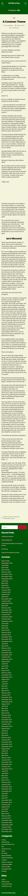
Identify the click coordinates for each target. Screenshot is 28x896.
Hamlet (10, 516)
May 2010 (4, 811)
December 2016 (6, 697)
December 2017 (6, 675)
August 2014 (5, 749)
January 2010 (6, 818)
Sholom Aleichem (7, 858)
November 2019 (6, 639)
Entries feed (5, 882)
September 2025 (6, 563)
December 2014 (6, 742)
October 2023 (6, 592)
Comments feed (6, 884)
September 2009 (7, 825)
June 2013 (4, 773)
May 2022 (4, 605)
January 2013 (5, 784)
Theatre (4, 860)
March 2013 (5, 780)
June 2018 (4, 666)
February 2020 (6, 632)
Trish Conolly (5, 866)
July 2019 (4, 643)
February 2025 (6, 572)
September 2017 (6, 677)
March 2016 (5, 713)
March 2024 (5, 587)
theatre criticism (6, 862)
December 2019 (6, 637)
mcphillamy (10, 25)
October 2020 (6, 619)
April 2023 (4, 596)
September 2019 (6, 641)
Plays (3, 851)
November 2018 (6, 655)
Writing (3, 871)
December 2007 (6, 829)
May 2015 (4, 733)
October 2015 (5, 724)
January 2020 (6, 634)
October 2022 (5, 601)
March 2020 (5, 630)
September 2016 (6, 702)
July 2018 (4, 664)
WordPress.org (6, 886)
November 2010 (6, 802)
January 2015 (5, 740)
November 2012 (6, 789)
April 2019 (4, 646)
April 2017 (4, 688)
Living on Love (6, 849)
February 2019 (6, 648)
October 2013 (5, 766)
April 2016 (4, 710)
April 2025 (4, 567)
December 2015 (6, 719)
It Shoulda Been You (7, 844)
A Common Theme (14, 21)
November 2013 (6, 764)
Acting (3, 840)
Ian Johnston (16, 516)
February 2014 (6, 757)
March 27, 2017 (21, 25)
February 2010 (6, 816)
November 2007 (6, 831)
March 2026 (5, 561)
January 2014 (5, 760)
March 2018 (5, 670)
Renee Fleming (6, 855)
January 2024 (6, 590)
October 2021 (5, 614)
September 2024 (6, 579)
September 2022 (6, 603)
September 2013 (6, 769)
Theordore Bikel (6, 864)
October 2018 (5, 657)
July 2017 (4, 681)
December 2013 (6, 762)
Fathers (6, 516)
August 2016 (5, 704)
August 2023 (5, 594)
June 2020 (5, 623)
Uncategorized (6, 869)
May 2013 (4, 775)
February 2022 (6, 608)
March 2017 (5, 690)
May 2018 (4, 668)
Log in (3, 879)
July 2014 (4, 751)
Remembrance (7, 518)
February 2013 (6, 782)
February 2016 (6, 715)
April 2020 (4, 628)
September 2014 (6, 746)
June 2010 (4, 809)
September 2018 (6, 659)
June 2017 (4, 684)
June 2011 (4, 793)
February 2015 (6, 737)
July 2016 (4, 706)
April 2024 (4, 585)
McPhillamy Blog (14, 3)
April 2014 (4, 755)
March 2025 (5, 570)
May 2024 (4, 583)
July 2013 (4, 771)
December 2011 (6, 791)
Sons (13, 518)
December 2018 (6, 652)
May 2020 (4, 626)
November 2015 (6, 722)
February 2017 (6, 693)
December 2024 (6, 574)
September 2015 (6, 726)
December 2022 (6, 599)
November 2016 (6, 699)
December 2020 (6, 617)
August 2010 (5, 807)
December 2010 (6, 800)
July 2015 (4, 731)
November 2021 (6, 612)
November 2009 (6, 822)
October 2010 (5, 804)
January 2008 (6, 827)
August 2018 (5, 661)
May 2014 (4, 753)
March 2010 (5, 813)
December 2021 (6, 610)
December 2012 (6, 787)
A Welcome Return (7, 536)
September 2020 (7, 621)
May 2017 (4, 686)
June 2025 (4, 565)
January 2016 (5, 717)
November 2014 (6, 744)
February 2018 (6, 672)
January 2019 (5, 650)
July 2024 (4, 581)
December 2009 (6, 820)
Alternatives (5, 842)
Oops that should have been (10, 552)
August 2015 (5, 728)
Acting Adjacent (6, 540)
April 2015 (4, 735)
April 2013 (4, 778)
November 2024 (6, 576)
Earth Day (4, 549)
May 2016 (4, 708)
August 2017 (5, 679)
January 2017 (5, 695)
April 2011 (4, 798)
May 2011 (4, 795)
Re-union (4, 853)
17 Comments (15, 28)
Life (14, 17)
